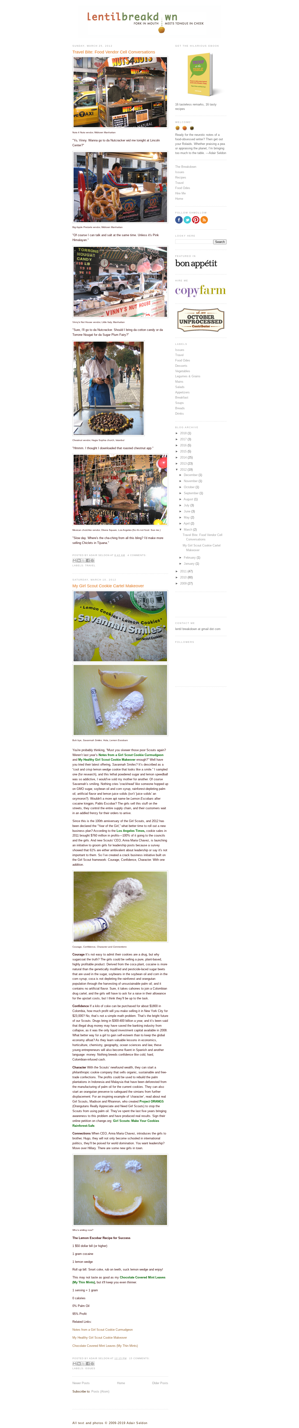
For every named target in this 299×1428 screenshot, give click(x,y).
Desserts (181, 366)
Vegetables (182, 371)
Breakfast (181, 397)
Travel (90, 565)
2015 (184, 451)
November (191, 481)
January (190, 563)
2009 (184, 583)
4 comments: (137, 555)
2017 (184, 439)
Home (121, 1383)
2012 (184, 469)
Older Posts (160, 1383)
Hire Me (180, 193)
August (189, 499)
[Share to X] (83, 560)
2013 (184, 463)
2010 (184, 577)
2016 (184, 445)
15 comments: (139, 1358)
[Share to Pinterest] (92, 560)
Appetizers (182, 392)
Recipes (180, 177)
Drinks (179, 413)
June (187, 511)
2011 (184, 571)
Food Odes (182, 188)
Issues (90, 1368)
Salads (180, 387)
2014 (184, 457)
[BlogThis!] (79, 560)
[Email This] (74, 560)
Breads (180, 408)
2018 (184, 433)
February (190, 557)
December (191, 475)
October (190, 487)
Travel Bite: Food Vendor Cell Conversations (113, 52)
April (187, 523)
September (191, 493)
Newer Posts (81, 1383)
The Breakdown (185, 166)
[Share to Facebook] (87, 560)
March (188, 529)
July (187, 505)
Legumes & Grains (187, 376)
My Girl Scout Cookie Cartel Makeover (108, 586)
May (187, 517)
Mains (179, 381)
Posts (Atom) (100, 1391)
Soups (179, 403)
